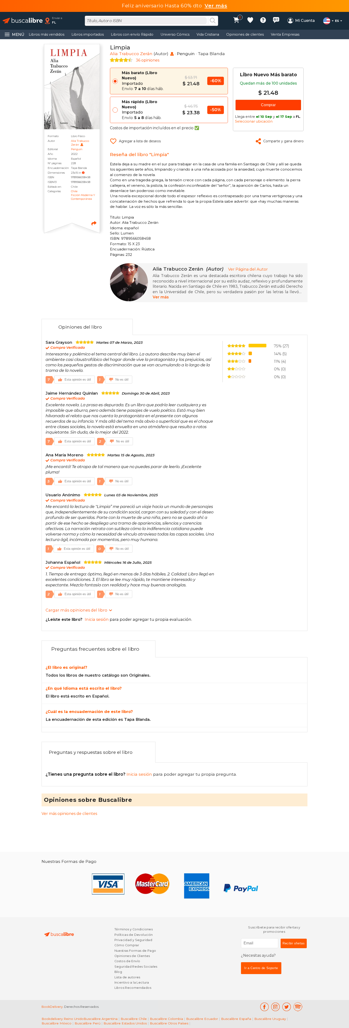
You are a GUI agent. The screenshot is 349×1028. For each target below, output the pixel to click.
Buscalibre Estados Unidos (125, 1023)
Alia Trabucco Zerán (131, 53)
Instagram (275, 1006)
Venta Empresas (285, 34)
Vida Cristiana (208, 34)
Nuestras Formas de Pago (135, 950)
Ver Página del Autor (248, 269)
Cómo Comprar (126, 945)
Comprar (268, 105)
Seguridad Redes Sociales (135, 966)
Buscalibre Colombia (166, 1019)
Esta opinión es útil (78, 379)
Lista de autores (127, 977)
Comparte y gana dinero (283, 141)
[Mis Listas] (250, 20)
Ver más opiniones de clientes (69, 813)
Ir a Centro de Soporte (261, 968)
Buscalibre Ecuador (202, 1019)
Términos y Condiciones (133, 929)
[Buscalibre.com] (22, 20)
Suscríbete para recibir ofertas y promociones (274, 929)
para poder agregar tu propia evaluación (118, 619)
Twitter (286, 1006)
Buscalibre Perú (87, 1023)
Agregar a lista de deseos (140, 141)
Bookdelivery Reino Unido (63, 1019)
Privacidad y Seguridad (133, 940)
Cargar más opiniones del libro (76, 610)
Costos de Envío (127, 961)
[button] (83, 172)
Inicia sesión (99, 774)
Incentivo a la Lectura (131, 982)
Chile (74, 191)
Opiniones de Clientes (132, 956)
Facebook (264, 1006)
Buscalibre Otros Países (169, 1023)
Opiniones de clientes (245, 34)
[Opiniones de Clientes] (276, 20)
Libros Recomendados (132, 988)
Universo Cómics (174, 34)
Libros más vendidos (46, 34)
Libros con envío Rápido (132, 34)
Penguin (76, 149)
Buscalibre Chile (134, 1019)
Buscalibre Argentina (101, 1019)
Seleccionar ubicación (254, 121)
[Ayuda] (263, 20)
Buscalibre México (56, 1023)
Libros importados (87, 34)
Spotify (297, 1006)
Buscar (212, 20)
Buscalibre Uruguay (270, 1019)
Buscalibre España (236, 1019)
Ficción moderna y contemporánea (83, 197)
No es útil (121, 379)
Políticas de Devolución (133, 935)
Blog (118, 972)
